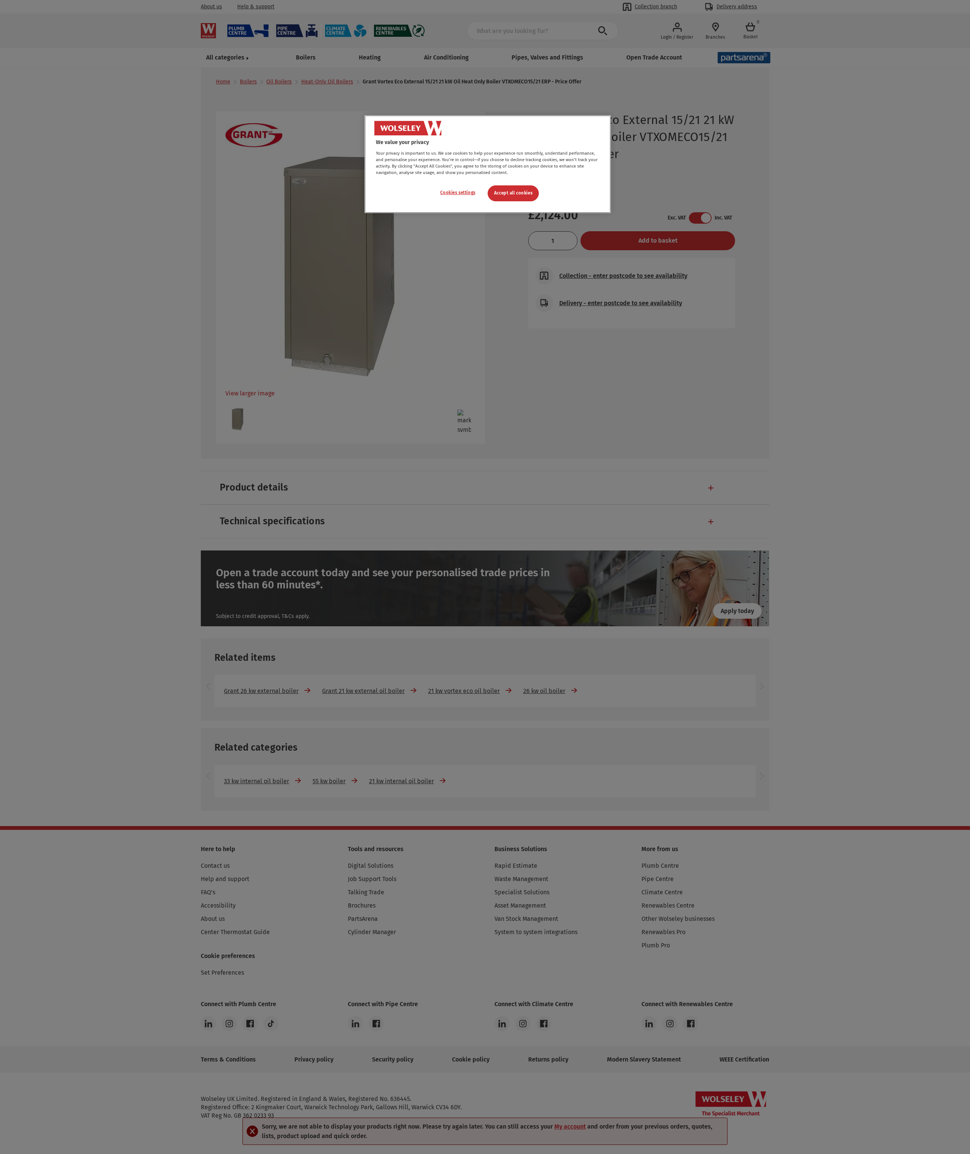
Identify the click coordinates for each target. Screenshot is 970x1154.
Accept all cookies (513, 193)
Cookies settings (458, 192)
